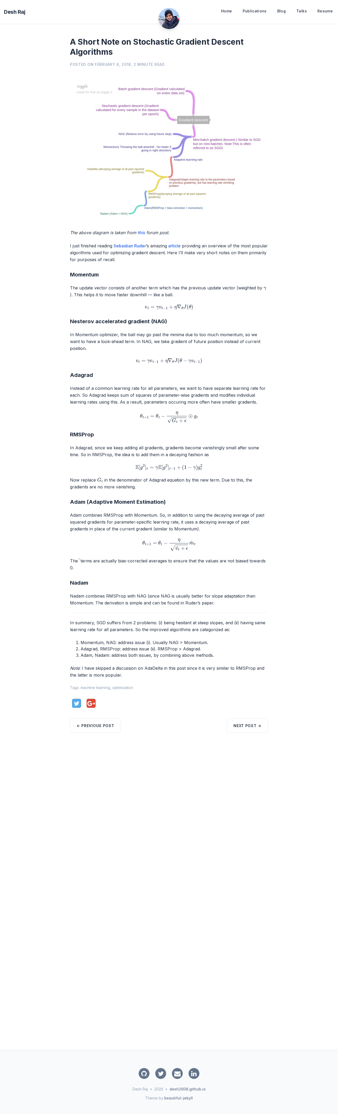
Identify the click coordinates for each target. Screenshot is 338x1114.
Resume (325, 11)
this (141, 232)
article (174, 245)
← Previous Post (95, 725)
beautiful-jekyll (178, 1098)
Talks (301, 11)
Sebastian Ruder (130, 245)
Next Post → (247, 725)
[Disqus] (169, 816)
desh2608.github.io (188, 1089)
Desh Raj (14, 12)
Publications (255, 11)
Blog (281, 11)
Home (226, 11)
